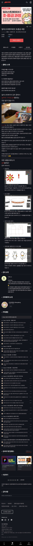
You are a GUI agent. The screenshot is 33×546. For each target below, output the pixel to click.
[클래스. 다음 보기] (32, 463)
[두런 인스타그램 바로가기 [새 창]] (6, 520)
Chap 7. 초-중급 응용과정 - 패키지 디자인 (11, 416)
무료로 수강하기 (16, 40)
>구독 (10, 306)
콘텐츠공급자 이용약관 (19, 503)
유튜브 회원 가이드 (23, 506)
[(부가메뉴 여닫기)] (30, 26)
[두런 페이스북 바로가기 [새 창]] (9, 520)
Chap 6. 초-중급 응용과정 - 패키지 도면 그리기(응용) (13, 405)
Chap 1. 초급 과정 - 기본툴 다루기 (9, 320)
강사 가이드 (14, 506)
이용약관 (10, 503)
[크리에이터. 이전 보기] (1, 305)
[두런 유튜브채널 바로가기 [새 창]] (3, 520)
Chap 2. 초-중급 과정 (7, 346)
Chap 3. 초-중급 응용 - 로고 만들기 (9, 354)
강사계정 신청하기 (7, 512)
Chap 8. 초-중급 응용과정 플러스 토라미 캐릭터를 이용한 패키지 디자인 (16, 439)
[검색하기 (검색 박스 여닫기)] (26, 2)
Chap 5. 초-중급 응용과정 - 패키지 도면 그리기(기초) (13, 376)
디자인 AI (10, 34)
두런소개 (3, 503)
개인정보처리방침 (5, 506)
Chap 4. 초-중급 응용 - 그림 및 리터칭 (10, 367)
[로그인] (30, 2)
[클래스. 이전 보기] (1, 463)
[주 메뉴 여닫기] (2, 2)
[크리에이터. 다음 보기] (32, 305)
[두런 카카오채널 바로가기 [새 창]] (12, 520)
